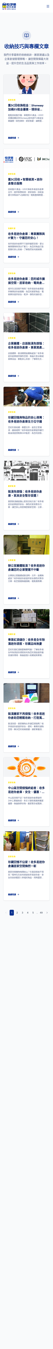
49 (41, 912)
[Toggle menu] (48, 6)
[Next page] (47, 912)
